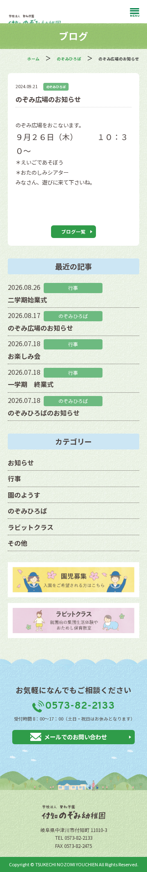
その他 (17, 543)
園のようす (24, 495)
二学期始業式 (27, 300)
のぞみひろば (56, 87)
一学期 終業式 (30, 384)
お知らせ (21, 462)
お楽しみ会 (24, 356)
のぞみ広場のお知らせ (40, 328)
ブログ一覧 (73, 231)
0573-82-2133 (80, 706)
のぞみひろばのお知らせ (44, 413)
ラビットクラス (30, 527)
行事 (14, 478)
